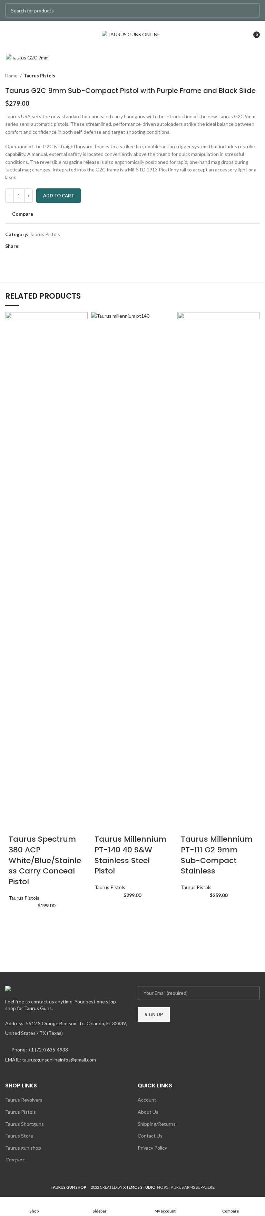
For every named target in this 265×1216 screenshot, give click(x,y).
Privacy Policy (152, 1148)
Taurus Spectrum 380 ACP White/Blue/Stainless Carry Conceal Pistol (45, 860)
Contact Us (150, 1136)
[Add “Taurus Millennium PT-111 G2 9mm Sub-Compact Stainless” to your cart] (189, 909)
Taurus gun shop (23, 1148)
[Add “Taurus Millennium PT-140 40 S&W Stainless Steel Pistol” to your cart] (103, 909)
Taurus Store (19, 1136)
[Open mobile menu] (8, 34)
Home (11, 75)
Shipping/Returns (157, 1124)
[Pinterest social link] (41, 246)
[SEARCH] (250, 10)
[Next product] (256, 75)
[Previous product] (242, 75)
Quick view (17, 937)
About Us (148, 1112)
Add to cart (58, 195)
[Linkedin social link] (49, 246)
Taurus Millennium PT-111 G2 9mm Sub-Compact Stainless (217, 855)
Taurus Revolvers (23, 1100)
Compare (15, 1159)
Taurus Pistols (39, 75)
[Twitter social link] (33, 246)
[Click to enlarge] (17, 51)
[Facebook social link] (25, 246)
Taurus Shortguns (24, 1124)
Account (147, 1100)
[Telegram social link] (57, 246)
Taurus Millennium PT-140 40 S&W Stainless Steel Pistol (130, 855)
